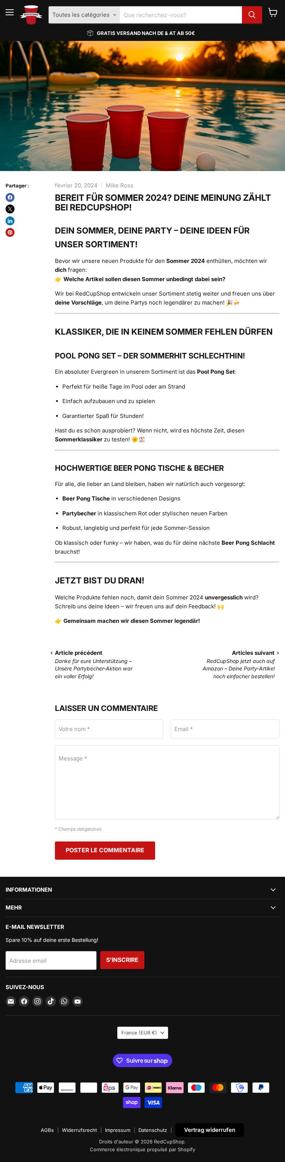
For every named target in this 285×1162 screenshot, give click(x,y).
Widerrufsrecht (79, 1130)
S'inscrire (122, 959)
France (139, 1033)
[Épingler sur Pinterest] (10, 232)
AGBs (47, 1130)
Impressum (117, 1130)
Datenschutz (152, 1130)
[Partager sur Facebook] (10, 197)
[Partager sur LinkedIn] (10, 220)
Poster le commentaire (105, 850)
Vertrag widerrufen (209, 1129)
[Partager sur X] (10, 209)
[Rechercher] (252, 14)
